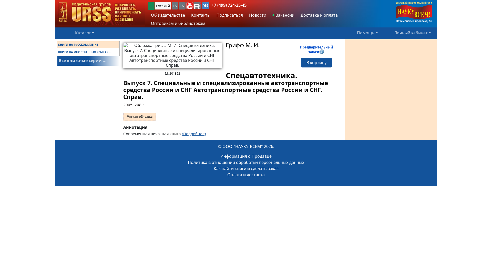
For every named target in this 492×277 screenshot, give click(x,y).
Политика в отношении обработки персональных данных (246, 162)
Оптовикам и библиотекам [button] (178, 23)
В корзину (316, 62)
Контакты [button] (200, 15)
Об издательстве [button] (168, 15)
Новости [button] (257, 15)
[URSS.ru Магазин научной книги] (100, 12)
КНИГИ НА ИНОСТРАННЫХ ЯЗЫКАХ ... (84, 52)
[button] (189, 5)
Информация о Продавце (246, 156)
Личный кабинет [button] (411, 33)
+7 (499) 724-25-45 (229, 5)
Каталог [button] (83, 33)
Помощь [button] (366, 33)
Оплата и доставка (246, 174)
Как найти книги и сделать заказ (246, 168)
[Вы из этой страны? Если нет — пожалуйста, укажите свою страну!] (151, 6)
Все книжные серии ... (83, 60)
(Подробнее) (194, 133)
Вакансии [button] (284, 15)
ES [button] (175, 5)
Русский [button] (163, 5)
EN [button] (182, 5)
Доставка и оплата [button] (319, 15)
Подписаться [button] (230, 15)
